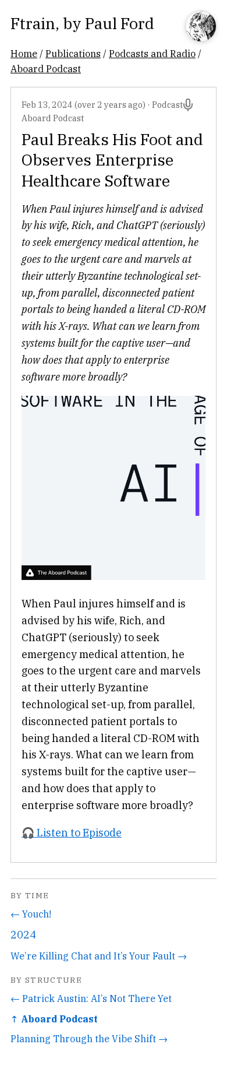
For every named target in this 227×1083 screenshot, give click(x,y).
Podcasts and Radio (152, 53)
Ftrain (32, 23)
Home (23, 53)
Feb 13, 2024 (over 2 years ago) (84, 104)
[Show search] (201, 27)
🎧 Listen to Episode (72, 832)
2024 (23, 934)
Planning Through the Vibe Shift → (89, 1038)
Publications (73, 53)
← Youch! (30, 914)
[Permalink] (188, 105)
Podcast (167, 104)
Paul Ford (119, 23)
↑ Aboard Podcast (54, 1018)
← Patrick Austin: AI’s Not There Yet (91, 998)
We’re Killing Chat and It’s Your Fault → (98, 956)
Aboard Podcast (45, 68)
